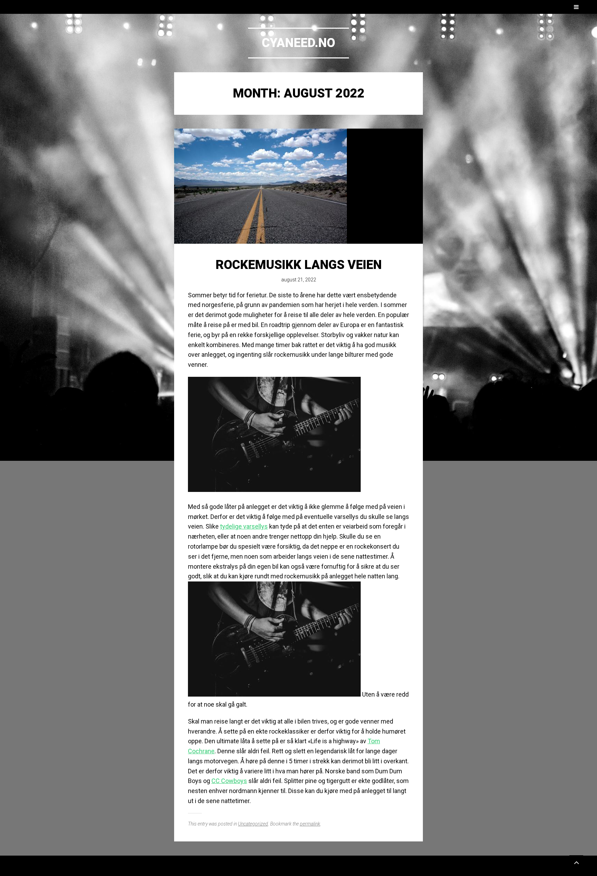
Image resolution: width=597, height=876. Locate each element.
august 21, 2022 (298, 279)
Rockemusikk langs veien (299, 265)
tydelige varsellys (244, 526)
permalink (310, 824)
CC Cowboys (229, 780)
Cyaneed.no (298, 43)
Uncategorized (253, 824)
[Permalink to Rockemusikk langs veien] (298, 186)
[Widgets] (576, 862)
